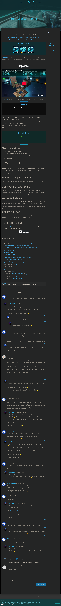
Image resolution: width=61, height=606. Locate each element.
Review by (10, 250)
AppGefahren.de (16, 268)
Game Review (11, 262)
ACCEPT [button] (57, 603)
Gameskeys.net (36, 37)
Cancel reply (36, 562)
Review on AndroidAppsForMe (20, 257)
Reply (44, 302)
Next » (28, 558)
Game (29, 274)
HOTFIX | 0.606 (51, 45)
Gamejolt (13, 271)
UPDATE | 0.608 (52, 41)
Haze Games (11, 303)
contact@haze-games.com (39, 515)
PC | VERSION (24, 133)
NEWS (48, 5)
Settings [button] (52, 603)
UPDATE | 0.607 (51, 43)
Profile (17, 273)
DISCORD (33, 5)
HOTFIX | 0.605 (51, 47)
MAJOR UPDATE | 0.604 (53, 50)
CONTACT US (27, 8)
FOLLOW (42, 5)
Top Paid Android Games (24, 37)
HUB (37, 5)
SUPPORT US (53, 5)
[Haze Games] (31, 2)
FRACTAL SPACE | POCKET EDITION (12, 5)
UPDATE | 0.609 (52, 38)
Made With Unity (23, 274)
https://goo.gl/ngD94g (15, 510)
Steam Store (7, 269)
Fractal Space (8, 245)
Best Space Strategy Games (32, 243)
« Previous (5, 558)
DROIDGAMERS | (6, 57)
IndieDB (14, 264)
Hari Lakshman (24, 262)
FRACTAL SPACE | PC (25, 5)
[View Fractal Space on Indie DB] (51, 32)
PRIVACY (34, 8)
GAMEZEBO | (5, 33)
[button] (44, 5)
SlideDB (14, 266)
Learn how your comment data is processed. (30, 587)
